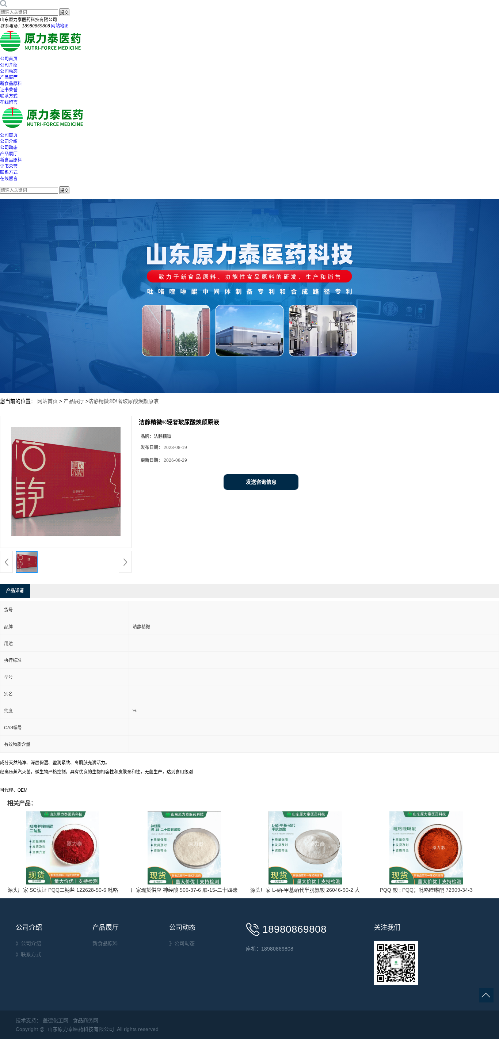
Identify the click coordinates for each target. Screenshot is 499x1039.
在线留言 (9, 102)
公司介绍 (9, 65)
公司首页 (9, 58)
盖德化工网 (55, 1020)
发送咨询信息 (261, 482)
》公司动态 (182, 943)
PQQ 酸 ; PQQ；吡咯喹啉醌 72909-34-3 (426, 890)
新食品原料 (11, 83)
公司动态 (9, 71)
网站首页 (47, 401)
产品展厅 (9, 77)
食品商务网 (85, 1020)
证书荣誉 (9, 89)
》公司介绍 (28, 943)
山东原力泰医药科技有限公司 (80, 1029)
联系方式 (9, 96)
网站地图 (60, 25)
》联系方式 (28, 954)
